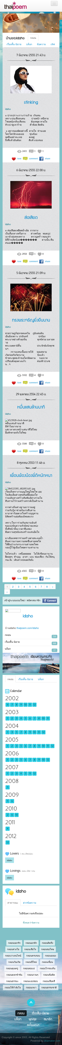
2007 (11, 767)
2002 (12, 698)
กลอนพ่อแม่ (29, 968)
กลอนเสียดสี (49, 981)
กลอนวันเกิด (14, 962)
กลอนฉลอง (50, 955)
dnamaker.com (52, 1040)
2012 (10, 836)
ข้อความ (41, 44)
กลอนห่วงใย (13, 949)
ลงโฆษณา (33, 1025)
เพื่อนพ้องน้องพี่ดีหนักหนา (31, 475)
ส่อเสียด (31, 217)
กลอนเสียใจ (30, 949)
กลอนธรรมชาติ (49, 987)
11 (30, 704)
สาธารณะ (12, 902)
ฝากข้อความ (29, 902)
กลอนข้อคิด (49, 975)
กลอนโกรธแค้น (47, 968)
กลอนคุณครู (12, 968)
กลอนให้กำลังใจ (13, 987)
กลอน (33, 37)
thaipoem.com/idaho (28, 628)
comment (33, 158)
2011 (10, 822)
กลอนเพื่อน (47, 962)
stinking (31, 101)
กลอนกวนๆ (32, 975)
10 (25, 704)
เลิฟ (53, 44)
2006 (12, 754)
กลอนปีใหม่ (31, 962)
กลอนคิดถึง (47, 943)
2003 (12, 712)
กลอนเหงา (31, 987)
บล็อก (29, 44)
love (19, 158)
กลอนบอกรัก (14, 943)
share (47, 158)
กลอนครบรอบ (33, 955)
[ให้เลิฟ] (14, 158)
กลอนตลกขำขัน (14, 975)
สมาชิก (48, 1019)
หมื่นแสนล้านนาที (31, 406)
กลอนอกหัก (31, 943)
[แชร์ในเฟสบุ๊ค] (41, 158)
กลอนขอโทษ (47, 949)
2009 (12, 795)
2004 (11, 726)
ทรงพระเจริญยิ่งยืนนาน (31, 319)
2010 (11, 809)
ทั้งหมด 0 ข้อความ (31, 923)
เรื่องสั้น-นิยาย (14, 44)
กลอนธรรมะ (12, 981)
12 (34, 704)
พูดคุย (33, 1019)
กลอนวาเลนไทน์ (13, 955)
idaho (8, 108)
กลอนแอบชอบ (30, 981)
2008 (11, 781)
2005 (11, 740)
